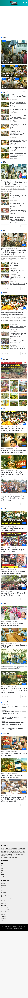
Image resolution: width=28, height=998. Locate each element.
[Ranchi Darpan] (14, 3)
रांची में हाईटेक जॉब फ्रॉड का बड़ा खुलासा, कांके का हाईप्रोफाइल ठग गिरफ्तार (13, 572)
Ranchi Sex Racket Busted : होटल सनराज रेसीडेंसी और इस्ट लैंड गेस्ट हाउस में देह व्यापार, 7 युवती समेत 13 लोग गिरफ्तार (18, 118)
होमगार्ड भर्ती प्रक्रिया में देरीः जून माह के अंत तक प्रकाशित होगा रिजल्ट (13, 529)
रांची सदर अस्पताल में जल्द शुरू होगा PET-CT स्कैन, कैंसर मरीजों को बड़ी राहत (14, 668)
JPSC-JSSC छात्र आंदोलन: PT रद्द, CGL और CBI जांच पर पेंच (17, 341)
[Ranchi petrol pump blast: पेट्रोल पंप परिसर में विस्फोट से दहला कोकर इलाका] (7, 71)
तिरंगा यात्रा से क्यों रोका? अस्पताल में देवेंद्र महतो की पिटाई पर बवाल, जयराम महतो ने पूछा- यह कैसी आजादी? (18, 134)
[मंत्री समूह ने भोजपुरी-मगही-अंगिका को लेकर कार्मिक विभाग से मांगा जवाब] (5, 283)
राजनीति (17, 78)
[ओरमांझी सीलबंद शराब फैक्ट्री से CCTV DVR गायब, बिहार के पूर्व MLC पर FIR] (14, 52)
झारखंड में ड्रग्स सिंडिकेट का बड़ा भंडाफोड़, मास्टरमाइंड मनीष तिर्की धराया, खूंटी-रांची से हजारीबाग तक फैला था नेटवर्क (17, 220)
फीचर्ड (4, 37)
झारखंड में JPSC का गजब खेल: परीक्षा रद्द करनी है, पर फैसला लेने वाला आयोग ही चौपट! (18, 155)
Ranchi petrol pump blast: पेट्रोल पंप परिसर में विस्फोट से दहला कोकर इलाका (7, 76)
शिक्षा (4, 409)
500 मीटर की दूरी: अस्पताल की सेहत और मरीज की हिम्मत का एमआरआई (12, 624)
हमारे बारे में (3, 890)
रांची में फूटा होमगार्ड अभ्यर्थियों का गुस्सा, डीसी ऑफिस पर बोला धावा (12, 551)
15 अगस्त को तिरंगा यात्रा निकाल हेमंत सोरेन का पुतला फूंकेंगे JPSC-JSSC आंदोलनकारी (20, 88)
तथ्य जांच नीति (3, 903)
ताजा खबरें (5, 92)
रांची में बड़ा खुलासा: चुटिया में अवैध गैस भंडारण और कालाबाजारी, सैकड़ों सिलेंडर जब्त (18, 212)
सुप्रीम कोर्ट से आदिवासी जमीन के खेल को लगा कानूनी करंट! (18, 148)
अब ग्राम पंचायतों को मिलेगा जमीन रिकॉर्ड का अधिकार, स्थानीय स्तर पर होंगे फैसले (17, 277)
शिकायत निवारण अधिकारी (5, 901)
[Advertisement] (14, 21)
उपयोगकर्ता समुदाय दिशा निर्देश (6, 899)
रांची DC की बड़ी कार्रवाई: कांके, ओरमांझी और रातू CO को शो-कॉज (17, 271)
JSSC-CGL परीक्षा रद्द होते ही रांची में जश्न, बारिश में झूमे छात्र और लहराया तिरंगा (20, 76)
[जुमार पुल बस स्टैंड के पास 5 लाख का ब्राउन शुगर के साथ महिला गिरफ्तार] (5, 111)
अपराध (4, 41)
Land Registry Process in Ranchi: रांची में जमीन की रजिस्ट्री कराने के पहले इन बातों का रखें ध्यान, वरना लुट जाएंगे (13, 799)
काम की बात (6, 734)
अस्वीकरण (3, 883)
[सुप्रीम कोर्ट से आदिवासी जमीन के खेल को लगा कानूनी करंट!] (5, 149)
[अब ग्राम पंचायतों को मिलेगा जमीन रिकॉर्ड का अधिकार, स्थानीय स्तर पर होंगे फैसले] (5, 276)
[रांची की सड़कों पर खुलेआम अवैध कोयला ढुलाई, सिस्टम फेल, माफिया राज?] (5, 347)
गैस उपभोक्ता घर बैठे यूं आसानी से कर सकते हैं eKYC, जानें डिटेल (14, 755)
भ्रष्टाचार (5, 293)
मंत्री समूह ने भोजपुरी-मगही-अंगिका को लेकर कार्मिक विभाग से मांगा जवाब (18, 284)
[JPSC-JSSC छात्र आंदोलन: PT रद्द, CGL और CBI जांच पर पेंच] (5, 341)
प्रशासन (4, 78)
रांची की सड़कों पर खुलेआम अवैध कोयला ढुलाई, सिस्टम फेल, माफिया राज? (17, 348)
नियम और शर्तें (3, 888)
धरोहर (5, 359)
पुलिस (4, 162)
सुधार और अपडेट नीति (4, 908)
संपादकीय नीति (3, 905)
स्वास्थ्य (4, 604)
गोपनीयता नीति (3, 886)
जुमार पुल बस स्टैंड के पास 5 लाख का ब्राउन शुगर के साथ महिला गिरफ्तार (18, 110)
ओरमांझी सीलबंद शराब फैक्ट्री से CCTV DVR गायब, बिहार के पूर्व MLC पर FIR (13, 62)
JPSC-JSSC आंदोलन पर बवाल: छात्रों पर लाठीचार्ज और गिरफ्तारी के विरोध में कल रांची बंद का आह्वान (18, 335)
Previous (6, 226)
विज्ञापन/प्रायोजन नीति (5, 912)
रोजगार (4, 508)
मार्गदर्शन (2, 877)
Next (22, 226)
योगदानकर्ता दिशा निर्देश (5, 910)
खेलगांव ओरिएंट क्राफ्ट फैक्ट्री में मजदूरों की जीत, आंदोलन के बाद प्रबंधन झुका (13, 594)
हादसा (4, 66)
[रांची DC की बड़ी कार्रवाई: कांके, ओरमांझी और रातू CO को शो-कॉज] (5, 270)
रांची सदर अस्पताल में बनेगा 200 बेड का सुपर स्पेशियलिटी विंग (14, 646)
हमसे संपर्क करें (3, 892)
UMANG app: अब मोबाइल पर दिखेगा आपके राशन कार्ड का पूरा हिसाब (12, 776)
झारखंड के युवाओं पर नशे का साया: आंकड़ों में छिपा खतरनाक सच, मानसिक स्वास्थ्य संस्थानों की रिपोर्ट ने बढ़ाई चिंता (14, 691)
